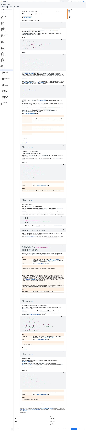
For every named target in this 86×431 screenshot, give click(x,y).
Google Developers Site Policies (35, 409)
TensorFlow (23, 11)
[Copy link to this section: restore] (27, 194)
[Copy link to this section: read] (25, 140)
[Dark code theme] (62, 22)
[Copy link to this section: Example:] (26, 37)
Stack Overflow (52, 421)
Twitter (16, 423)
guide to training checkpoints (30, 113)
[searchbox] (6, 9)
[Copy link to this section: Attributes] (26, 132)
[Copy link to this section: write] (25, 347)
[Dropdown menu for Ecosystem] (30, 1)
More (18, 6)
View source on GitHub (28, 17)
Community (34, 1)
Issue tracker (52, 418)
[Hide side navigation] (12, 429)
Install (13, 1)
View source (24, 196)
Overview (3, 6)
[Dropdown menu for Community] (37, 1)
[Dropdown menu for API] (23, 1)
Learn (16, 1)
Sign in (84, 1)
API (21, 1)
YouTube (16, 424)
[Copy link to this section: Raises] (25, 125)
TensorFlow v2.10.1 (5, 4)
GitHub (80, 1)
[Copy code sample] (63, 22)
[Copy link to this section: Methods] (28, 138)
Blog (15, 418)
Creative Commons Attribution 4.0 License (47, 408)
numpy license (25, 410)
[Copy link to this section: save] (25, 294)
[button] (6, 17)
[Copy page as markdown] (39, 14)
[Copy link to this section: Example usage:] (29, 162)
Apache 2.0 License (22, 409)
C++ (11, 6)
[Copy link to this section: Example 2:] (27, 52)
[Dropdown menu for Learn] (18, 1)
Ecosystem (27, 1)
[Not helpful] (63, 11)
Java (14, 6)
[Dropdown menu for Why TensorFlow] (46, 1)
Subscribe (74, 428)
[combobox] (64, 1)
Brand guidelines (53, 423)
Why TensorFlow (42, 1)
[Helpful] (62, 11)
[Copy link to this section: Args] (25, 116)
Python (7, 6)
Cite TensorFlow (52, 424)
